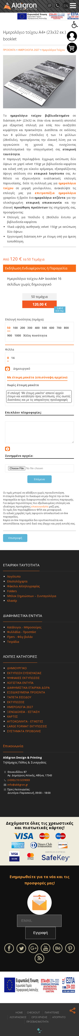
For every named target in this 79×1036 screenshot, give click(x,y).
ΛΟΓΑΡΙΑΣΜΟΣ (18, 1017)
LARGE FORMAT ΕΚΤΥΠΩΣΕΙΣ (27, 726)
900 (9, 335)
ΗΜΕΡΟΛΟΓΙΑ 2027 (29, 50)
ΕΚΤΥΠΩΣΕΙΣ (16, 702)
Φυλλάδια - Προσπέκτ (21, 632)
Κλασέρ (12, 601)
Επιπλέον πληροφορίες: (23, 412)
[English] (66, 5)
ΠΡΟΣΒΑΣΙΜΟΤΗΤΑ (38, 1021)
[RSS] (39, 958)
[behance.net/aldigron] (57, 948)
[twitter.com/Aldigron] (21, 948)
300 (29, 328)
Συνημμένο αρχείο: (19, 456)
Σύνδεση (72, 36)
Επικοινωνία (13, 746)
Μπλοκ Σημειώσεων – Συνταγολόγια (31, 596)
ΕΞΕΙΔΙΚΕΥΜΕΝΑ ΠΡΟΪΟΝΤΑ (26, 692)
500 (44, 328)
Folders (12, 591)
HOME (19, 1012)
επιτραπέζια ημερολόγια (55, 193)
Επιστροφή (15, 538)
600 (51, 328)
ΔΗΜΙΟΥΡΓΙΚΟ (17, 668)
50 (8, 328)
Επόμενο (39, 479)
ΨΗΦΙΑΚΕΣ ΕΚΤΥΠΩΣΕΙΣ (23, 678)
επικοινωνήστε (39, 506)
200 (22, 328)
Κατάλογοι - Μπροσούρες (24, 627)
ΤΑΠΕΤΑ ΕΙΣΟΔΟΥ (19, 697)
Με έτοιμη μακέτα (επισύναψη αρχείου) (37, 377)
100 (15, 328)
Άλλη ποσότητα (35, 335)
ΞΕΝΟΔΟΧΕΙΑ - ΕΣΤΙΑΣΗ (23, 712)
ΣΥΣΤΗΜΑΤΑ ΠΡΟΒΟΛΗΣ (24, 731)
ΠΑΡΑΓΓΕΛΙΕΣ (52, 1012)
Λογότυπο (14, 576)
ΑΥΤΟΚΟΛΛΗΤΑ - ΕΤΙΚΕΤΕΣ (25, 721)
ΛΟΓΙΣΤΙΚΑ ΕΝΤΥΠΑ (20, 683)
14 (12, 358)
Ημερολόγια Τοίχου (53, 50)
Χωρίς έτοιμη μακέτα (23, 385)
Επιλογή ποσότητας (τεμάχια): (24, 319)
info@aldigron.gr (17, 784)
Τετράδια (13, 642)
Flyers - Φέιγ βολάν (20, 637)
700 (59, 328)
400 (37, 328)
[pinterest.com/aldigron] (70, 948)
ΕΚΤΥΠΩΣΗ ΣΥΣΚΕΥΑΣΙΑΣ (24, 673)
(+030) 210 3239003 (18, 780)
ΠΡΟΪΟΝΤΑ (9, 50)
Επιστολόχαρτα (17, 581)
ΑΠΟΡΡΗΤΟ (59, 1017)
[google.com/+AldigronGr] (33, 948)
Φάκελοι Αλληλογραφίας (23, 586)
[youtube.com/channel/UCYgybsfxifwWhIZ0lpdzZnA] (45, 948)
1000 (17, 335)
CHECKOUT (33, 1012)
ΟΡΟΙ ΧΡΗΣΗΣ (39, 1017)
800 (66, 328)
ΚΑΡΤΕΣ (12, 716)
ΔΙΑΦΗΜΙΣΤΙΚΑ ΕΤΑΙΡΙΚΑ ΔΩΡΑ (28, 688)
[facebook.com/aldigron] (9, 948)
